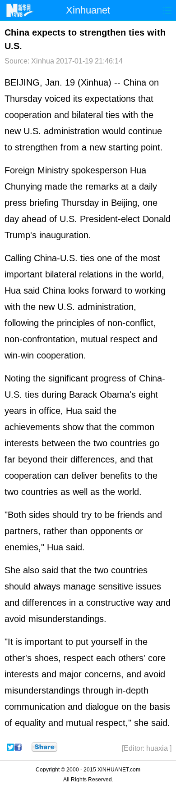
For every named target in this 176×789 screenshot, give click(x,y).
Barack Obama (99, 394)
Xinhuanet (88, 10)
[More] (44, 747)
